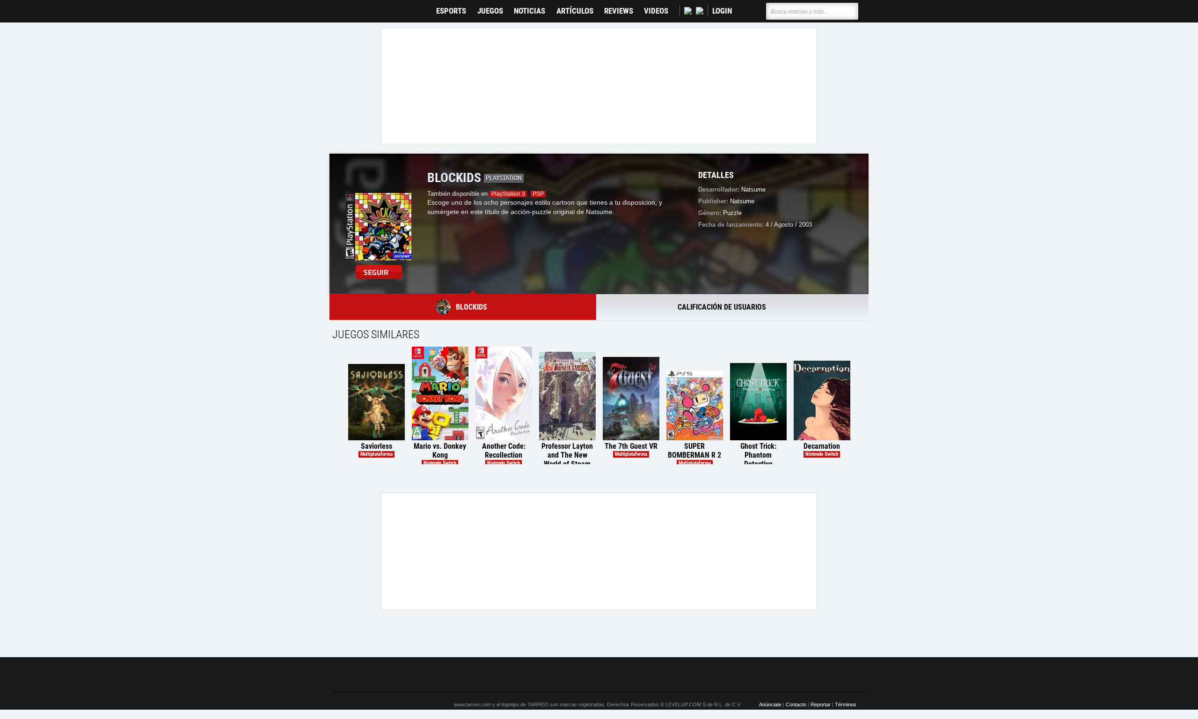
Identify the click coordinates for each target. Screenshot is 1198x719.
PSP (538, 194)
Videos (656, 11)
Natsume (742, 201)
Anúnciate (770, 704)
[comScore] (705, 675)
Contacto (796, 704)
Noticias (529, 11)
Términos (845, 704)
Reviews (618, 11)
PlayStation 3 (508, 194)
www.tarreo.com (472, 704)
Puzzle (732, 212)
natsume (753, 189)
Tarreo (345, 7)
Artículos (574, 11)
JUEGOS (490, 11)
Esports (451, 11)
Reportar (821, 704)
